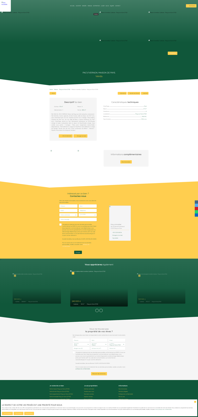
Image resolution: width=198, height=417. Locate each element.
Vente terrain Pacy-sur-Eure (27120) (59, 391)
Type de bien (94, 343)
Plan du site (122, 396)
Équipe (112, 6)
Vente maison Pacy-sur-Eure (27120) (60, 389)
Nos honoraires (123, 389)
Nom (81, 206)
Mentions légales (123, 391)
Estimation (96, 6)
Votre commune (65, 215)
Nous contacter (88, 399)
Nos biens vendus (89, 394)
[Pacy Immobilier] (5, 6)
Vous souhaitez (83, 214)
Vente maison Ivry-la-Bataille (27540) (60, 399)
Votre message (65, 219)
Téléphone (83, 210)
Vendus (90, 6)
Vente (51, 89)
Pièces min (112, 348)
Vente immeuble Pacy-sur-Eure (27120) (60, 396)
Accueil (72, 6)
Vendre (84, 6)
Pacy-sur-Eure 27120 (64, 89)
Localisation (111, 343)
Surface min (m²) (96, 348)
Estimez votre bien (89, 389)
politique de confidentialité (83, 369)
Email (62, 210)
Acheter (78, 6)
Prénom (63, 206)
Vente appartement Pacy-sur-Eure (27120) (61, 394)
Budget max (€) (78, 348)
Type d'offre (76, 343)
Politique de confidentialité (126, 394)
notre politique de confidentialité (163, 409)
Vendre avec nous (89, 391)
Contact (117, 6)
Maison (56, 89)
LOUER (103, 6)
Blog (107, 6)
